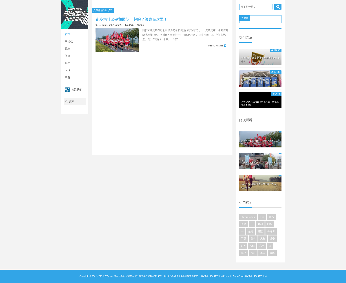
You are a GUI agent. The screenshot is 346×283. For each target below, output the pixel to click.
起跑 (250, 231)
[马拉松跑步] (74, 14)
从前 (253, 252)
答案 (260, 231)
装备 (67, 77)
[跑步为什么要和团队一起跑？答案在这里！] (117, 40)
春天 (262, 252)
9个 (243, 245)
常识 (252, 245)
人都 (262, 238)
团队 (269, 224)
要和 (260, 224)
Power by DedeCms (233, 276)
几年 (261, 245)
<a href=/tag (248, 216)
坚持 (271, 216)
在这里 (271, 231)
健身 (67, 55)
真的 (243, 224)
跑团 (67, 62)
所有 (253, 238)
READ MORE (215, 45)
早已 (243, 252)
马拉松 (69, 41)
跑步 (67, 48)
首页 (67, 34)
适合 (272, 238)
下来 (262, 216)
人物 (67, 70)
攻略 (272, 252)
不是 (243, 238)
